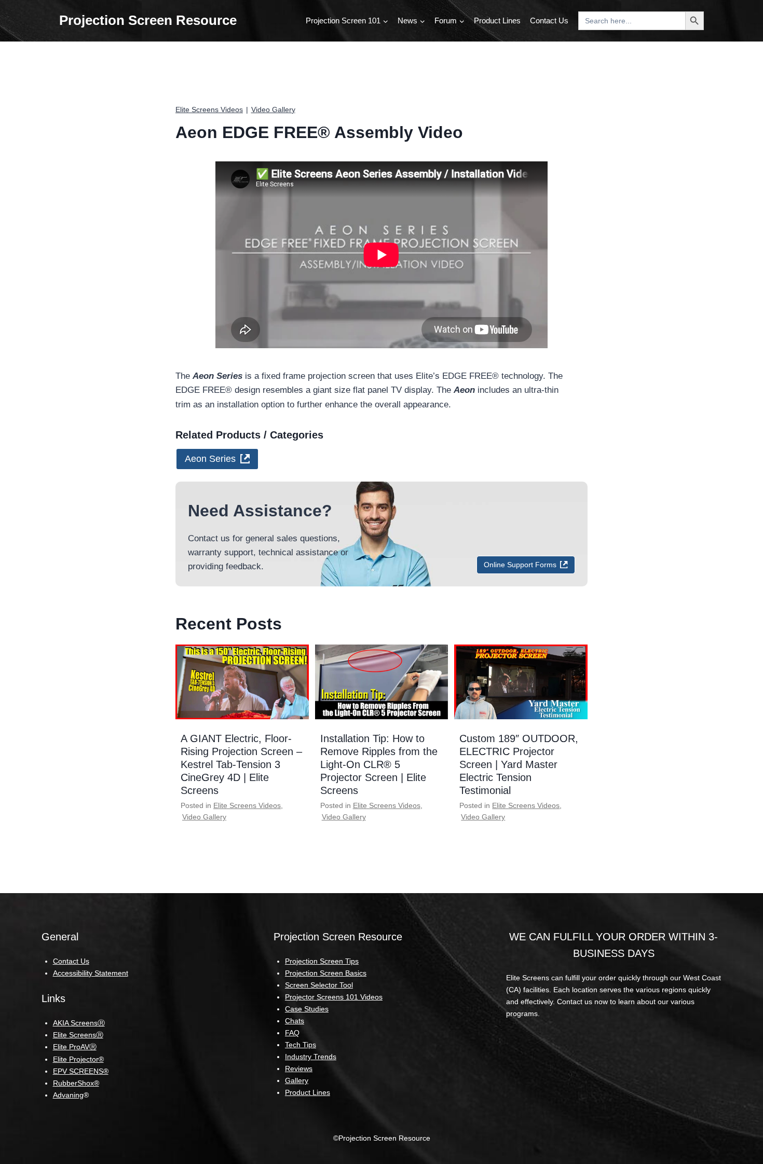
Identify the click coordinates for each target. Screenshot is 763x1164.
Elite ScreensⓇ (78, 1035)
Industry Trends (310, 1056)
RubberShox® (76, 1083)
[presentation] (242, 682)
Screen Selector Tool (319, 985)
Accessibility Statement (90, 973)
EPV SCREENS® (80, 1071)
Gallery (296, 1080)
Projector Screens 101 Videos (334, 997)
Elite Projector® (78, 1059)
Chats (294, 1021)
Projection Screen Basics (325, 973)
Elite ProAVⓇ (75, 1047)
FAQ (292, 1033)
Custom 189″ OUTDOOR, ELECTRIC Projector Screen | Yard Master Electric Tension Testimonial (518, 764)
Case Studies (307, 1009)
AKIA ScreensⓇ (79, 1023)
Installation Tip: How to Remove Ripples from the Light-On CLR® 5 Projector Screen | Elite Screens (379, 764)
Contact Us (549, 20)
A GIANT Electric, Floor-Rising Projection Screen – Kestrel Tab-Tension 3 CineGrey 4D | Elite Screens (241, 764)
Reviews (298, 1068)
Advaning (68, 1095)
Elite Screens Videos (209, 109)
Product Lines (497, 20)
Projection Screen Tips (322, 961)
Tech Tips (300, 1044)
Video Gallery (273, 109)
